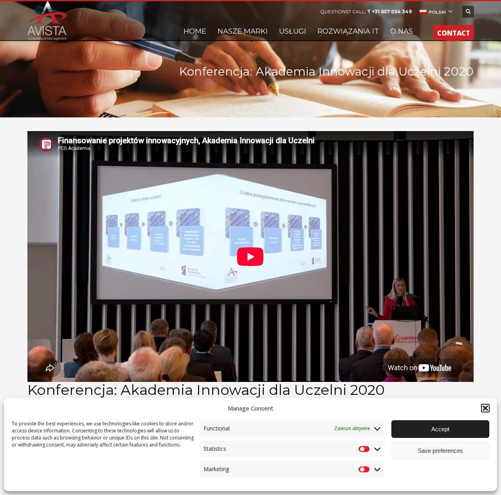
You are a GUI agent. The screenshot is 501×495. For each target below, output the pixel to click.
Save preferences (440, 450)
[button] (485, 408)
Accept (440, 429)
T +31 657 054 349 (389, 11)
